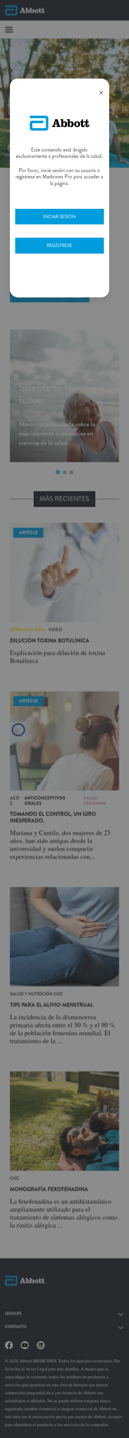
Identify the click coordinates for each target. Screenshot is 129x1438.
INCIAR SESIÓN (59, 216)
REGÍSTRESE (59, 245)
